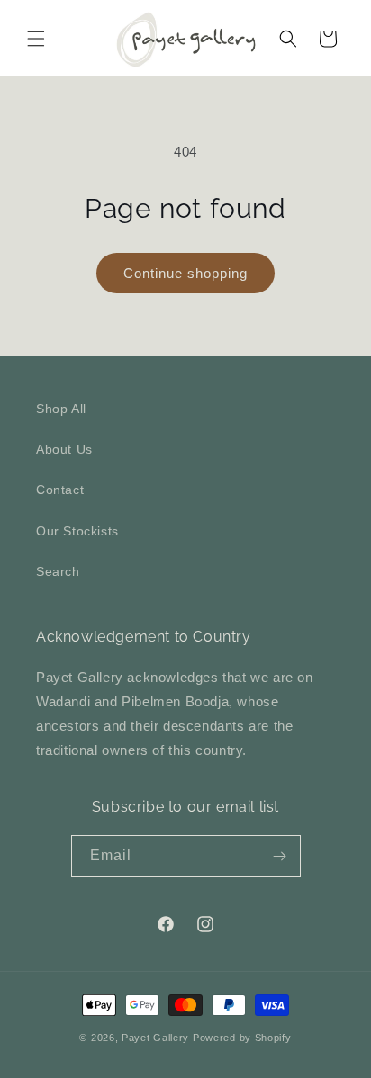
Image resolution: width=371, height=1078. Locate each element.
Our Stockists (77, 531)
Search (58, 571)
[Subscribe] (280, 856)
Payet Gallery (155, 1037)
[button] (36, 38)
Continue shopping (185, 273)
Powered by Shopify (242, 1037)
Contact (60, 489)
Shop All (61, 408)
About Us (64, 449)
